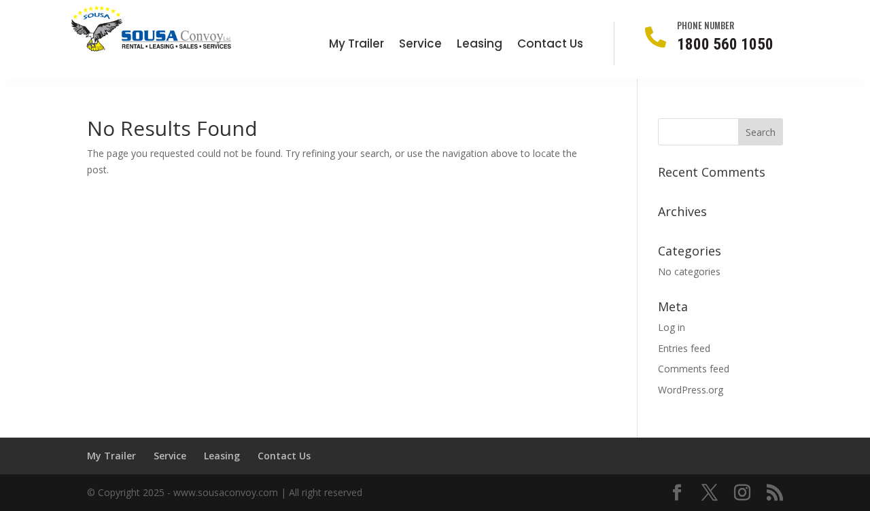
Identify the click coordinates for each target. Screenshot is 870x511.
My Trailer (356, 45)
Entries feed (684, 348)
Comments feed (693, 368)
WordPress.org (690, 389)
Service (420, 45)
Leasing (479, 45)
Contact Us (550, 45)
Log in (671, 327)
